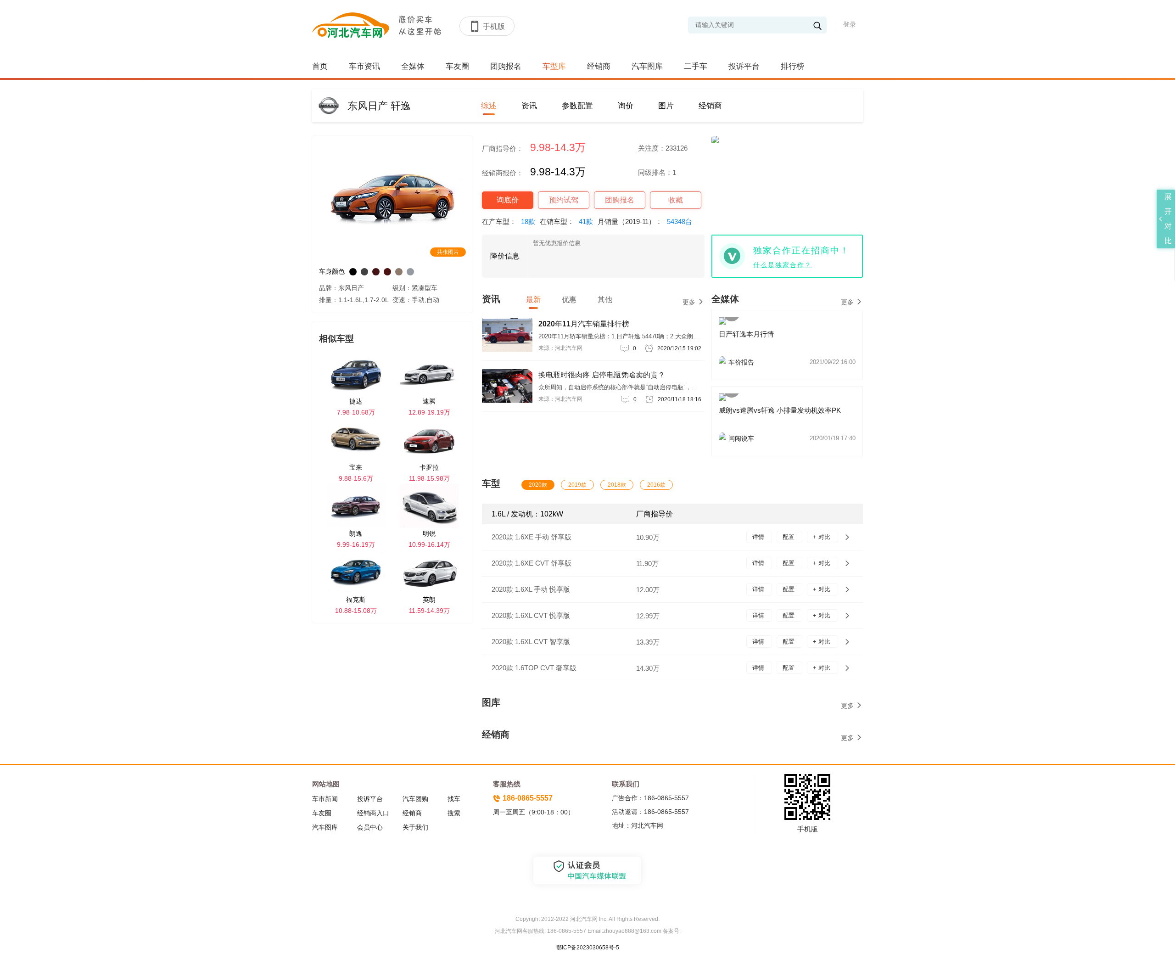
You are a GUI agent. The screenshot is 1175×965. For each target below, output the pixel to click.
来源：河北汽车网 (560, 348)
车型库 (554, 66)
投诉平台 (744, 66)
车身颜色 (332, 271)
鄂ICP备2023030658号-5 (587, 947)
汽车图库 (647, 66)
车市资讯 (364, 66)
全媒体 (413, 66)
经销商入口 (373, 813)
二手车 (695, 66)
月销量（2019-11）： (645, 221)
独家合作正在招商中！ (801, 250)
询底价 (508, 200)
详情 (759, 536)
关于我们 (415, 827)
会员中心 (370, 827)
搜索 (454, 813)
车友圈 (457, 66)
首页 (320, 66)
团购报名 (505, 66)
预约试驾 (563, 200)
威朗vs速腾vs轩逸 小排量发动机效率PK (780, 410)
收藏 (675, 200)
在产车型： (508, 221)
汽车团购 (415, 798)
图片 (666, 105)
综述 (489, 105)
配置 (789, 536)
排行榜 (792, 66)
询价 (625, 105)
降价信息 (505, 256)
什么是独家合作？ (782, 265)
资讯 (529, 105)
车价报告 (792, 362)
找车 (454, 798)
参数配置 (577, 105)
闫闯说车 (792, 438)
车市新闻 (325, 798)
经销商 (598, 66)
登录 (849, 24)
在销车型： (566, 221)
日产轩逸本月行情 (746, 334)
